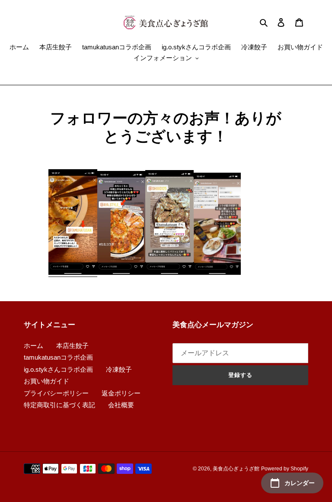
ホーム (33, 345)
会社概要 (121, 405)
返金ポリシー (121, 393)
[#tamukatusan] (72, 273)
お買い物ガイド (46, 381)
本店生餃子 (72, 345)
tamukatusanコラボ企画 (58, 357)
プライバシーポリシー (56, 393)
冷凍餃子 (119, 369)
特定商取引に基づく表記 (59, 405)
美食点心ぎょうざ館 (236, 469)
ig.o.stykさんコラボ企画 (58, 369)
